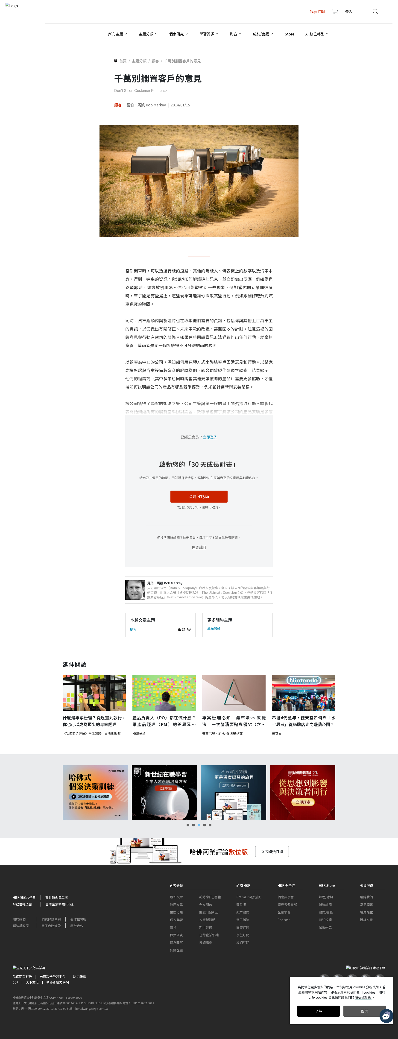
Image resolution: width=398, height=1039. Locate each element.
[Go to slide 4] (204, 825)
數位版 (241, 904)
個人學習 (176, 919)
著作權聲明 (78, 919)
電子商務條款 (51, 925)
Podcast (284, 919)
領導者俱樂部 (287, 904)
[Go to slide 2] (193, 825)
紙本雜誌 (242, 912)
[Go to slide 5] (210, 825)
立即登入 (210, 437)
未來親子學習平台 (52, 976)
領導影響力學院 (57, 982)
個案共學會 (286, 897)
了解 (318, 1011)
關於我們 (19, 919)
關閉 (364, 1011)
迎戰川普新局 (209, 912)
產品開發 (213, 628)
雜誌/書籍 (326, 912)
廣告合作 (76, 925)
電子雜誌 (242, 919)
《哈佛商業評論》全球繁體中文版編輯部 (92, 733)
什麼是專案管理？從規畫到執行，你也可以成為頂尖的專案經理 (94, 720)
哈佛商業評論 (22, 976)
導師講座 (205, 942)
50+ (15, 982)
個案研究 (176, 935)
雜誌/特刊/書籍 (210, 897)
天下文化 (32, 982)
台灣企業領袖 (209, 935)
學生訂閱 (242, 935)
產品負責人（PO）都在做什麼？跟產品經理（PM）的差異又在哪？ (164, 721)
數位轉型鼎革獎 (56, 897)
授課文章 (366, 919)
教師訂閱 (242, 942)
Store (289, 34)
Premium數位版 (248, 897)
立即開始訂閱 (272, 851)
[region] (199, 792)
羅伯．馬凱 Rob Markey (146, 105)
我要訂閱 (317, 11)
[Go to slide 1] (188, 825)
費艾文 (277, 733)
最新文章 (176, 897)
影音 (173, 927)
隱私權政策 (21, 925)
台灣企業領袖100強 (59, 904)
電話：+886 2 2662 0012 (138, 1003)
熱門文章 (176, 904)
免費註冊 (199, 547)
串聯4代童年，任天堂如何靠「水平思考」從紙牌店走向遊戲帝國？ (303, 720)
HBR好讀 (139, 733)
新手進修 (205, 927)
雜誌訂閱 (325, 904)
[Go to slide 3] (199, 825)
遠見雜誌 (79, 976)
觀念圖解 (176, 942)
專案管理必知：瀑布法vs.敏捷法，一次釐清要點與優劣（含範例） (234, 721)
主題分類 (176, 912)
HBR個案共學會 (24, 897)
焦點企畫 (176, 950)
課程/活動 (326, 897)
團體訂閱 (242, 927)
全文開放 (205, 904)
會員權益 (366, 912)
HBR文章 (325, 919)
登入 (348, 11)
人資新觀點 (207, 919)
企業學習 (284, 912)
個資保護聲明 (51, 919)
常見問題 (366, 904)
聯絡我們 (366, 897)
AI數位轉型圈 (22, 904)
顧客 (118, 105)
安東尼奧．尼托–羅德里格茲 (222, 733)
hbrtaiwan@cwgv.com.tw (91, 1008)
